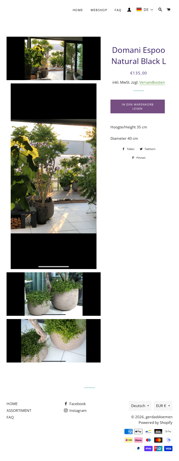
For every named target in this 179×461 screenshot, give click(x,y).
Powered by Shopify (155, 422)
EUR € (161, 405)
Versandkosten (152, 82)
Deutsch (138, 405)
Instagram (78, 410)
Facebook (77, 403)
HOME (12, 403)
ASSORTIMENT (19, 410)
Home (78, 10)
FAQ (118, 10)
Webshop (99, 10)
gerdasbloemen (159, 416)
